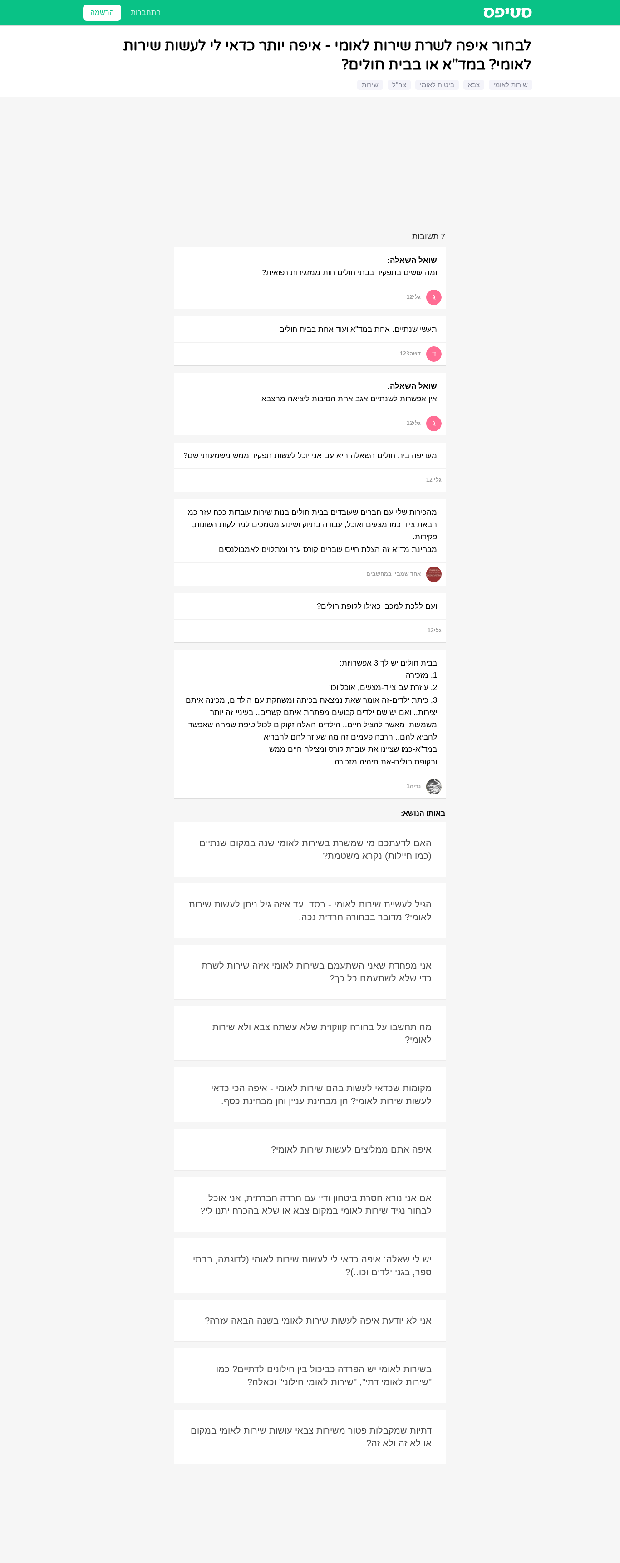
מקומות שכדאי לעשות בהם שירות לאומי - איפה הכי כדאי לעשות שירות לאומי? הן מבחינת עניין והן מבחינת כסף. (321, 1094)
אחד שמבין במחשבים (393, 574)
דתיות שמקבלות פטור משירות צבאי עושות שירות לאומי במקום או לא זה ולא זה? (311, 1436)
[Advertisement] (311, 166)
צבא (474, 85)
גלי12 (414, 297)
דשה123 (410, 353)
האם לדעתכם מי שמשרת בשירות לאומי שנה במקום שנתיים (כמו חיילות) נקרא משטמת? (315, 849)
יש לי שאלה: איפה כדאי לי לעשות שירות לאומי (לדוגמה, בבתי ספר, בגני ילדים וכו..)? (312, 1265)
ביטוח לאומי (437, 85)
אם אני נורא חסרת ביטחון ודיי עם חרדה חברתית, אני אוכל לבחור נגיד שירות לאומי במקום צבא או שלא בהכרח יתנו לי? (316, 1204)
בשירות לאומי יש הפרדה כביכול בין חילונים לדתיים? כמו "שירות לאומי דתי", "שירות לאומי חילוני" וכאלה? (324, 1375)
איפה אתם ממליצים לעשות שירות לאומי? (351, 1149)
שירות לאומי (510, 85)
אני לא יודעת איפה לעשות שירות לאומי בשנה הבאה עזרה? (318, 1321)
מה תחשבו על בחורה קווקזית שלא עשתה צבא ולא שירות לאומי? (322, 1033)
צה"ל (399, 85)
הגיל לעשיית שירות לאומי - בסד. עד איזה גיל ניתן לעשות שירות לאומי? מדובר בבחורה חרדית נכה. (310, 910)
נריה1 (414, 786)
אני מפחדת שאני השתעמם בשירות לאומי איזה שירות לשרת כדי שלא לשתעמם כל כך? (317, 972)
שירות (370, 85)
